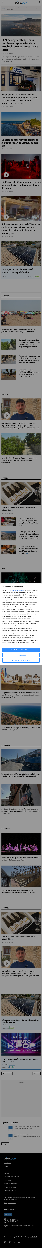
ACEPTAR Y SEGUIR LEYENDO (21, 650)
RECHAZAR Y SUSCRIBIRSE (21, 660)
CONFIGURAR (21, 655)
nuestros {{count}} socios (17, 590)
